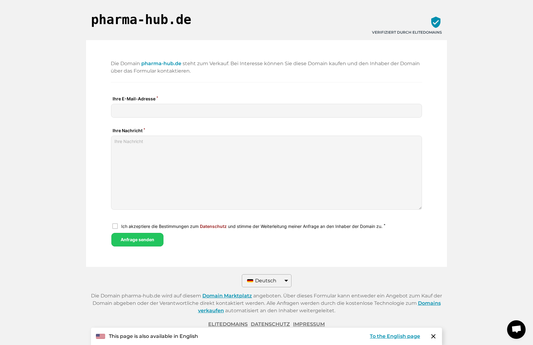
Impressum (309, 324)
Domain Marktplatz (227, 296)
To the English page (395, 336)
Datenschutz (270, 324)
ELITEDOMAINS (228, 324)
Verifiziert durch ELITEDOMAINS (407, 32)
